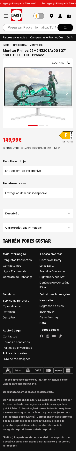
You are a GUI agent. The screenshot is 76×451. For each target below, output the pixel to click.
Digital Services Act (52, 277)
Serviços (9, 294)
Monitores (36, 45)
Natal (43, 323)
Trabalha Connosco (52, 271)
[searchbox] (38, 27)
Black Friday (47, 311)
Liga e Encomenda (15, 271)
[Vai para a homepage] (16, 15)
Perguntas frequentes (17, 260)
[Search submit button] (65, 27)
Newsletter (47, 300)
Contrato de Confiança (18, 277)
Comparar (58, 63)
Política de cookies (15, 353)
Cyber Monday (49, 317)
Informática (20, 45)
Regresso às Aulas (15, 37)
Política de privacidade (17, 348)
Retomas (9, 312)
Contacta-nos (12, 265)
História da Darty (50, 260)
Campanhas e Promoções (47, 37)
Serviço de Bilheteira (16, 300)
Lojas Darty (47, 265)
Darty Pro (9, 317)
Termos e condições (16, 342)
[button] (69, 16)
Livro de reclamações (17, 359)
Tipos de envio (12, 306)
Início (6, 45)
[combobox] (38, 27)
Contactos (10, 336)
